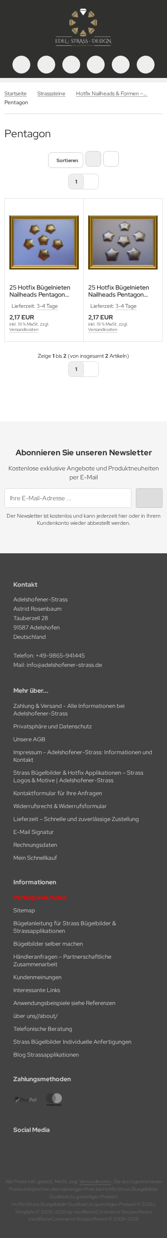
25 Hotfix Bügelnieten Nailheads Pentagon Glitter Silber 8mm (118, 291)
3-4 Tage (47, 306)
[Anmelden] (71, 65)
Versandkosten (23, 329)
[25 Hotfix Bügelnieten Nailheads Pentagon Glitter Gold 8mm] (44, 242)
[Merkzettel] (96, 65)
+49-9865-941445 (60, 655)
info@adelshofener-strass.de (64, 665)
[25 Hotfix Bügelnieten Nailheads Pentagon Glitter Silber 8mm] (123, 242)
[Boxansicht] (93, 159)
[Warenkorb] (121, 65)
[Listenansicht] (111, 159)
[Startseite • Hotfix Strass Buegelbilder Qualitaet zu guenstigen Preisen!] (83, 47)
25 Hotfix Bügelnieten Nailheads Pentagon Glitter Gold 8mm (39, 291)
